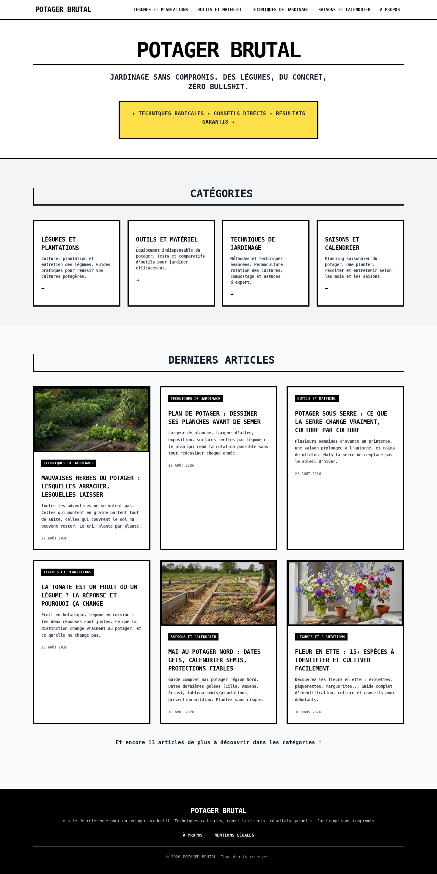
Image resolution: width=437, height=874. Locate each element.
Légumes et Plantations (160, 9)
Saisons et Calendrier (344, 9)
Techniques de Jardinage (280, 9)
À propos (390, 9)
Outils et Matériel (219, 9)
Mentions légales (234, 835)
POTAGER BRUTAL (63, 9)
